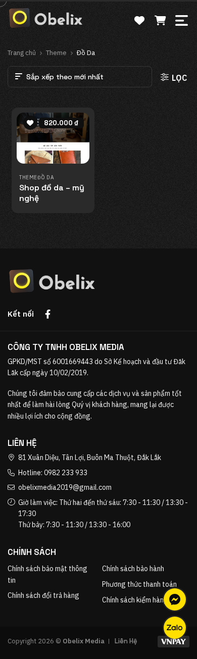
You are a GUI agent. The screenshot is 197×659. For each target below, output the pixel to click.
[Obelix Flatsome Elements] (45, 18)
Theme (56, 52)
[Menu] (182, 18)
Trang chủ (22, 52)
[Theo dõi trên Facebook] (49, 315)
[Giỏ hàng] (160, 17)
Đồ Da (46, 177)
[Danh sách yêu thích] (139, 17)
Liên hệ (126, 641)
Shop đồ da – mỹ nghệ (51, 193)
